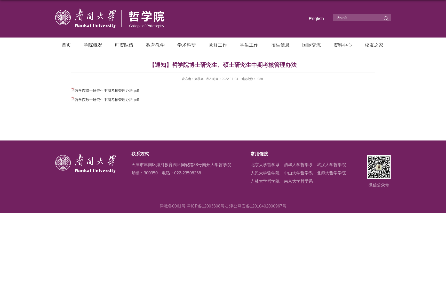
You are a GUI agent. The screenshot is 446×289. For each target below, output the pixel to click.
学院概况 (93, 45)
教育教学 (155, 45)
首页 (66, 45)
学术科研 (186, 45)
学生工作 (249, 45)
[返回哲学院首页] (109, 10)
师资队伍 (124, 45)
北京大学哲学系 (265, 164)
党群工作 (218, 45)
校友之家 (374, 45)
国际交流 (311, 45)
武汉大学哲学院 (331, 164)
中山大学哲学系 (298, 173)
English (316, 18)
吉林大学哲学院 (265, 181)
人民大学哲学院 (265, 173)
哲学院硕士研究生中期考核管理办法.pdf (107, 100)
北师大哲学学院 (331, 173)
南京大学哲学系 (298, 181)
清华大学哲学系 (298, 164)
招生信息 (280, 45)
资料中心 (342, 45)
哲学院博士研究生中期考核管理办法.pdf (107, 90)
